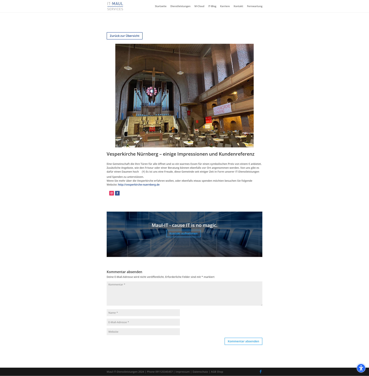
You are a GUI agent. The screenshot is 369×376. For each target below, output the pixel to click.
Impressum (183, 371)
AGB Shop (217, 371)
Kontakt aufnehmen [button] (183, 233)
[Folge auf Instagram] (111, 193)
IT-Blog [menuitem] (212, 6)
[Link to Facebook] (260, 372)
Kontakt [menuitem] (238, 6)
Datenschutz (200, 371)
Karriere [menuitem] (225, 6)
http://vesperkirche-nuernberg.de (139, 184)
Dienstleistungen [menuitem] (180, 6)
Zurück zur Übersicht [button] (124, 36)
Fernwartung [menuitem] (254, 6)
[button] (361, 368)
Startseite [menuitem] (160, 6)
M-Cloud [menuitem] (199, 6)
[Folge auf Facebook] (117, 193)
